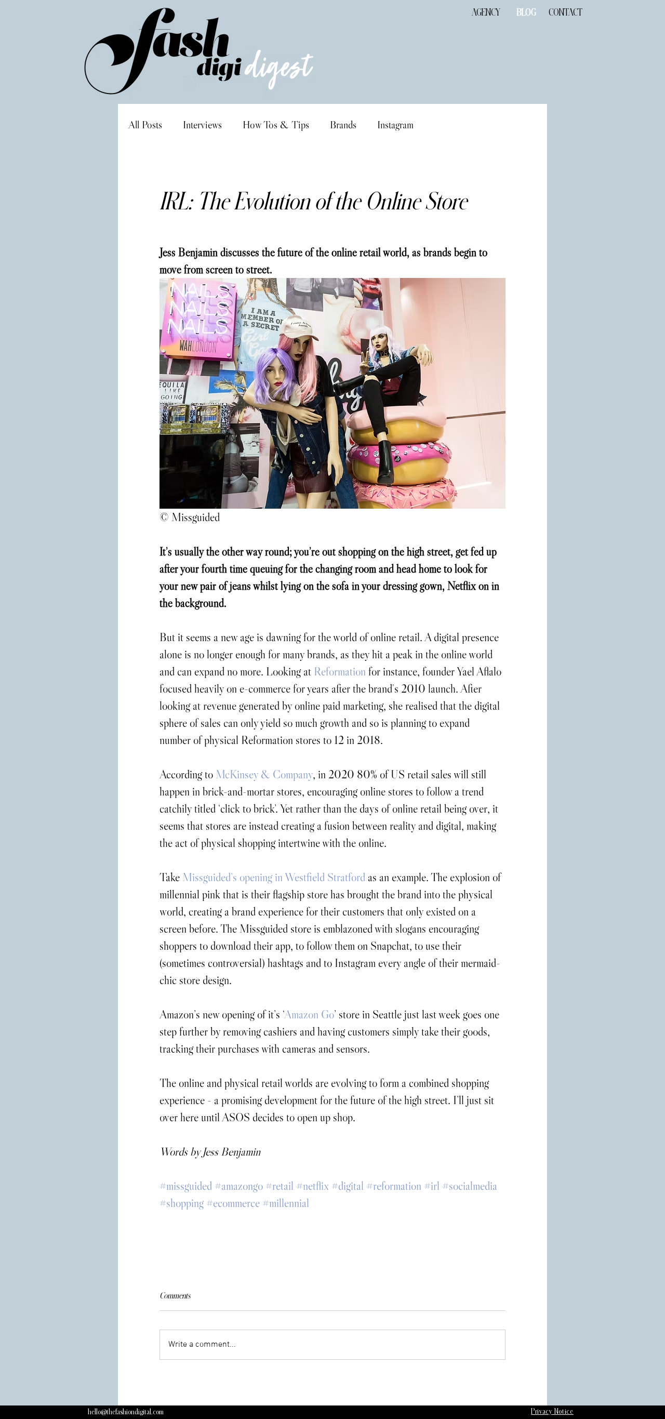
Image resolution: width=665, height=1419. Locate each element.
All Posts (145, 124)
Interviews (202, 124)
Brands (343, 124)
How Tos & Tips (276, 124)
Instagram (395, 124)
